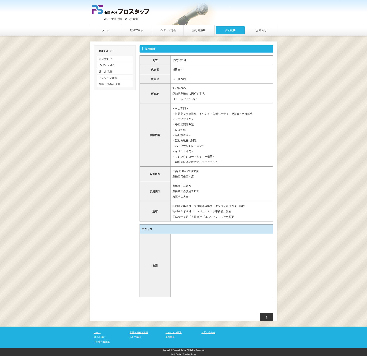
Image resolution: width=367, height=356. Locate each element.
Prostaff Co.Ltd (179, 350)
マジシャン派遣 (108, 77)
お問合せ (261, 30)
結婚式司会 (136, 30)
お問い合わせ (208, 332)
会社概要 (230, 30)
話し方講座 (199, 30)
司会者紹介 (105, 58)
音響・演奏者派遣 (109, 84)
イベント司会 (168, 30)
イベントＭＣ (107, 65)
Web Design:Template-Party (183, 354)
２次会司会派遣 (102, 341)
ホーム (105, 30)
